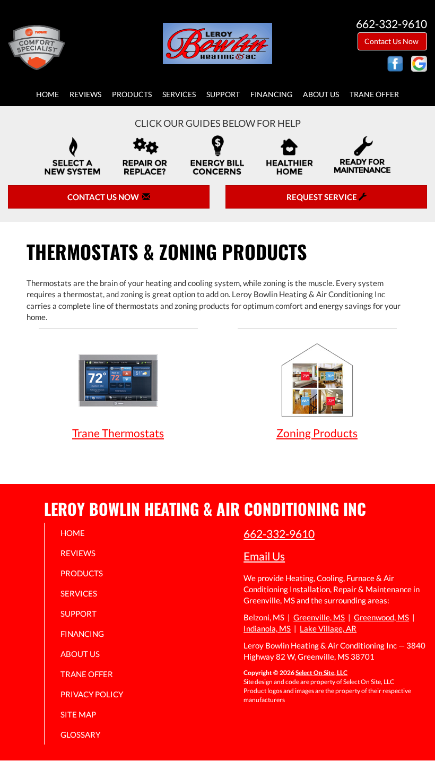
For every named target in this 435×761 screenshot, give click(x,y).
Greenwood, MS (381, 617)
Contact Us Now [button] (392, 41)
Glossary (80, 734)
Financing (271, 94)
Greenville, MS (319, 617)
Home (47, 94)
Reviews (85, 94)
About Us (321, 94)
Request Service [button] (322, 197)
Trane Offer (374, 94)
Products (132, 94)
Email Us (264, 556)
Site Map (78, 714)
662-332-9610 (279, 533)
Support (223, 94)
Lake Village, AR (328, 628)
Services (179, 94)
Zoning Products (317, 432)
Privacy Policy (91, 694)
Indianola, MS (267, 628)
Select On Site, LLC (321, 673)
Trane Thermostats (118, 432)
